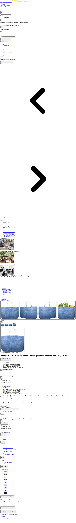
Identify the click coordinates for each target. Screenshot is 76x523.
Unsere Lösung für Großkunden (9, 235)
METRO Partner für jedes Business (9, 227)
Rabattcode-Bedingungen (7, 447)
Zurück (4, 294)
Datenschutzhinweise (4, 518)
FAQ (4, 453)
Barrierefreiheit (3, 521)
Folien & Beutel (6, 291)
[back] (1, 12)
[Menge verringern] (0, 376)
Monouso (7, 362)
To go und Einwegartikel (7, 289)
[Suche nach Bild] (1, 15)
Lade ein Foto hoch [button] (6, 25)
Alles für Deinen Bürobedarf (8, 233)
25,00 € (2, 370)
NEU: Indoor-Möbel (7, 228)
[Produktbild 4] (14, 324)
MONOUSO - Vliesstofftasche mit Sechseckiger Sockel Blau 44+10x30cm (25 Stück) (34, 355)
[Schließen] (1, 63)
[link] (39, 50)
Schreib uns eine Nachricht (8, 504)
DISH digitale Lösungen (7, 231)
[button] (38, 297)
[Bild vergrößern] (12, 340)
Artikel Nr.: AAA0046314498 (6, 358)
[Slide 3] (2, 320)
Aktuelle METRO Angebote (8, 454)
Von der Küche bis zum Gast (8, 234)
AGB (1, 517)
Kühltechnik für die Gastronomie (9, 232)
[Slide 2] (1, 320)
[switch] (4, 41)
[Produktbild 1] (2, 324)
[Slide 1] (0, 320)
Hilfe (4, 452)
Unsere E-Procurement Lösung (8, 236)
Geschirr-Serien (17, 250)
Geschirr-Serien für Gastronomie (9, 229)
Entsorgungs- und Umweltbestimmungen (8, 520)
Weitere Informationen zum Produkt (7, 369)
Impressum (2, 516)
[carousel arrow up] (1, 322)
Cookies (2, 519)
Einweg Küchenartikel (7, 290)
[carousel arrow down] (1, 327)
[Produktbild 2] (6, 324)
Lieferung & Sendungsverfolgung (9, 449)
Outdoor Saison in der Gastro (19, 262)
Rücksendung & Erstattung (8, 451)
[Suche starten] (1, 27)
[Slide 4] (3, 320)
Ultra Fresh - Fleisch (7, 226)
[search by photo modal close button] (1, 20)
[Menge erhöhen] (12, 376)
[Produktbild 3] (10, 324)
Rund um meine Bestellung (8, 448)
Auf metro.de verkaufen (7, 462)
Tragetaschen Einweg (7, 292)
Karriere (4, 439)
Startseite (4, 288)
